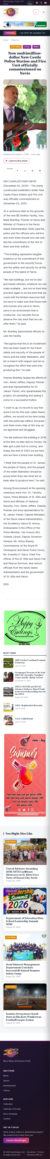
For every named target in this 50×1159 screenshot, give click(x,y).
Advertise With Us (34, 1155)
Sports (6, 1080)
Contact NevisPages (16, 1140)
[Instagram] (41, 3)
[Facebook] (37, 3)
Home (5, 40)
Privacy (40, 1152)
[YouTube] (45, 3)
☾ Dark (30, 3)
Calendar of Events (12, 1109)
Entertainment (9, 1085)
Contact (6, 1119)
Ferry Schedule (10, 1114)
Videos (6, 1090)
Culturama (7, 1104)
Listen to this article (17, 160)
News (5, 1076)
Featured (15, 40)
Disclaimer (31, 1152)
